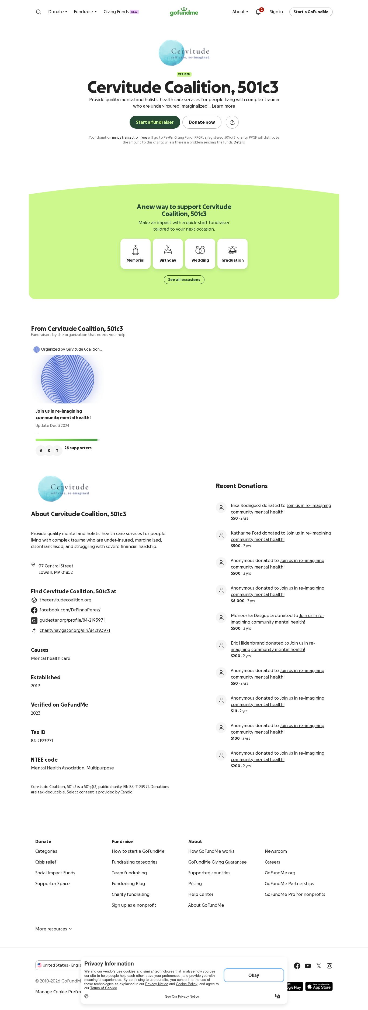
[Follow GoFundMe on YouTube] (308, 965)
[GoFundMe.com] (184, 12)
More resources (51, 928)
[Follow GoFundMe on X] (318, 965)
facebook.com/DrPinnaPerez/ (70, 609)
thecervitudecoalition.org (65, 599)
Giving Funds (120, 11)
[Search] (38, 11)
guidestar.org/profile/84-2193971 (72, 620)
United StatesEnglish (63, 965)
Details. (239, 142)
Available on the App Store (319, 986)
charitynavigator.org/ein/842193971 (75, 630)
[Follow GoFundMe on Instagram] (329, 965)
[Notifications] (258, 11)
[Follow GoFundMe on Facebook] (297, 965)
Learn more (223, 106)
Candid (126, 792)
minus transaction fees (129, 137)
